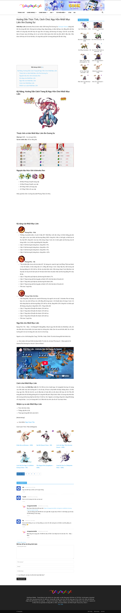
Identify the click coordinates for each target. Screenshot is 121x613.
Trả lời (23, 491)
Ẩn (42, 67)
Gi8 (59, 604)
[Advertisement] (45, 51)
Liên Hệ (102, 611)
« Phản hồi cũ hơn (21, 542)
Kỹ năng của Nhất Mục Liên (27, 78)
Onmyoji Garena (63, 26)
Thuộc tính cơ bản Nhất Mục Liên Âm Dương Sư (33, 73)
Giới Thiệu (90, 611)
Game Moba (42, 12)
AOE (51, 12)
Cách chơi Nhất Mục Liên (26, 83)
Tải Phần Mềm (60, 12)
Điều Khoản (96, 611)
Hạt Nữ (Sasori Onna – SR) (44, 445)
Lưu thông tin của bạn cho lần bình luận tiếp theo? (31, 575)
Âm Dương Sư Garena (35, 17)
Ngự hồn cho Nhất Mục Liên (27, 80)
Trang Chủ (21, 12)
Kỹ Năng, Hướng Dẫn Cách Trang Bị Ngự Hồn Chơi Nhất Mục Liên (37, 70)
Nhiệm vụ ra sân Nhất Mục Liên (28, 85)
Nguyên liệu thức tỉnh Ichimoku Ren (29, 75)
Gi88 (61, 604)
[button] (102, 12)
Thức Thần (44, 17)
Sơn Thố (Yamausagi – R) (98, 39)
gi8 (74, 12)
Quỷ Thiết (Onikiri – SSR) (84, 29)
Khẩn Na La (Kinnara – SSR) (25, 445)
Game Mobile (31, 12)
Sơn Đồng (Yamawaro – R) (84, 50)
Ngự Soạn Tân (29, 422)
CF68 (69, 12)
